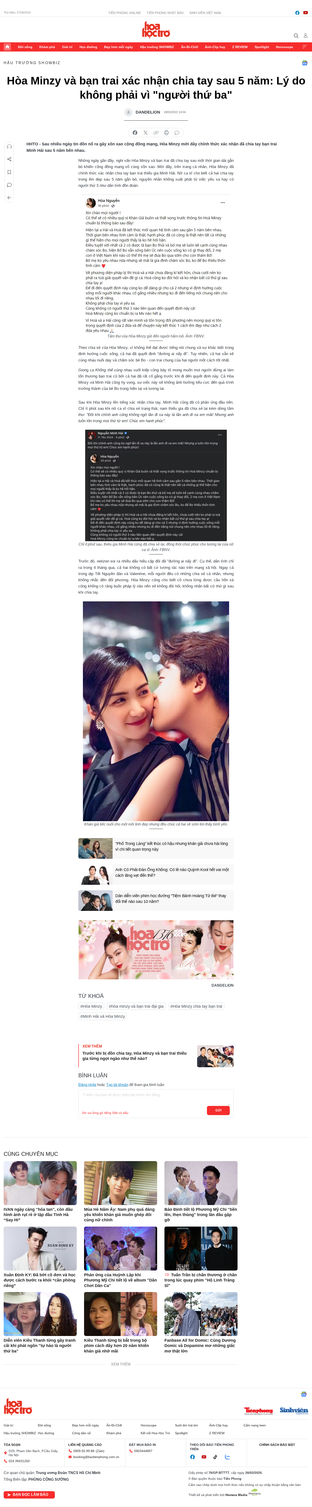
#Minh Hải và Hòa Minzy (102, 1016)
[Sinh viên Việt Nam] (294, 1411)
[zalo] (230, 1457)
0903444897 (143, 1451)
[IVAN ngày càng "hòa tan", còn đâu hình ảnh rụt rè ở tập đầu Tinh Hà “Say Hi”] (40, 1183)
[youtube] (305, 12)
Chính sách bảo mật (277, 1445)
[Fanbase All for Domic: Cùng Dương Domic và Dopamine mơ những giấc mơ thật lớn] (201, 1314)
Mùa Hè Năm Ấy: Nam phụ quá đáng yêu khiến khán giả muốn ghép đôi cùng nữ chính (119, 1214)
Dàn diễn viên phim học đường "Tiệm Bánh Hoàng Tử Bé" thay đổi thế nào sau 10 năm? (170, 898)
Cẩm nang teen (254, 1425)
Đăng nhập (87, 1085)
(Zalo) (100, 1451)
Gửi (218, 1110)
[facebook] (297, 12)
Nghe (9, 146)
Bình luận (9, 185)
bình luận (177, 132)
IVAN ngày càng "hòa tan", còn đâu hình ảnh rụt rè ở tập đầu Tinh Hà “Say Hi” (38, 1214)
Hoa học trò (18, 1406)
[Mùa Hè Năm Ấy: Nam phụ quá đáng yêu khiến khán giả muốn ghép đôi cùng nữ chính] (120, 1183)
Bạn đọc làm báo (30, 1494)
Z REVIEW (240, 47)
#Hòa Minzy (91, 1006)
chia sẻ (135, 132)
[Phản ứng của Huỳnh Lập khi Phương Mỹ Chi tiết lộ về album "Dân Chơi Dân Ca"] (120, 1249)
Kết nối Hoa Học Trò (155, 1433)
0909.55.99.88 (83, 1451)
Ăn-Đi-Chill (189, 47)
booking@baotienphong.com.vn (96, 1457)
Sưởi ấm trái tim (186, 1425)
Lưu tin (9, 172)
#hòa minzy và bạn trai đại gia (136, 1006)
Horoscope (284, 47)
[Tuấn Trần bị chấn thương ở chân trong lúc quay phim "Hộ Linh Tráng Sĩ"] (201, 1249)
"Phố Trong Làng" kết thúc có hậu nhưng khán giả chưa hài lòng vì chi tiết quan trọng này (171, 846)
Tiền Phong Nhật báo (165, 13)
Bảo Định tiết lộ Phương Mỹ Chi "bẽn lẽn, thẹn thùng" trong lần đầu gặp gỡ (200, 1214)
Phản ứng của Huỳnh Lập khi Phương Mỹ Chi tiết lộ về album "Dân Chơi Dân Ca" (120, 1280)
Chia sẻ (9, 159)
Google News (304, 63)
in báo (166, 132)
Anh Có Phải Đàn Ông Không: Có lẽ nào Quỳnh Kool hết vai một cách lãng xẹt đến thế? (172, 872)
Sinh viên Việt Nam (205, 13)
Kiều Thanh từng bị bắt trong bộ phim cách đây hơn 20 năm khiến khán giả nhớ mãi (116, 1345)
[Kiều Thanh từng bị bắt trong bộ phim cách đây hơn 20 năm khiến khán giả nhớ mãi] (120, 1314)
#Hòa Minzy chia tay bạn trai (196, 1006)
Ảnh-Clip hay (215, 47)
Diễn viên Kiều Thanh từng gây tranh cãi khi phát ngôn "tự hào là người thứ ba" (40, 1345)
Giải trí (67, 47)
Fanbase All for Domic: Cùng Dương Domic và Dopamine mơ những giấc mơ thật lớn (200, 1345)
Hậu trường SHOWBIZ (157, 47)
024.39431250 (19, 1461)
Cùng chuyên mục (31, 1154)
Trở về (9, 197)
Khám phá (47, 47)
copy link (156, 132)
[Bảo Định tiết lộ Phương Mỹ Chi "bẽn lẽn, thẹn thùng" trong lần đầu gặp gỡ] (201, 1183)
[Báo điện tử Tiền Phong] (258, 1411)
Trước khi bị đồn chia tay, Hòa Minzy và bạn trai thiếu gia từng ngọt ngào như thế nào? (134, 1056)
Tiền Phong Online (124, 13)
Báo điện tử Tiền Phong (156, 29)
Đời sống (25, 47)
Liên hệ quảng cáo (85, 1445)
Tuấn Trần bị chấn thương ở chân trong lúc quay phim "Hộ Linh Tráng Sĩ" (200, 1280)
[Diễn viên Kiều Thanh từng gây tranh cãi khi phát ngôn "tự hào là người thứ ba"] (40, 1314)
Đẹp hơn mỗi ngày (118, 47)
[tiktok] (218, 1457)
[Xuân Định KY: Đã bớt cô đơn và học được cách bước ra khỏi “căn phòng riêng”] (40, 1249)
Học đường (88, 47)
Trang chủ (7, 47)
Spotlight (262, 47)
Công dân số (81, 1433)
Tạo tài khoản (117, 1085)
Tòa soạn (12, 1445)
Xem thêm (304, 47)
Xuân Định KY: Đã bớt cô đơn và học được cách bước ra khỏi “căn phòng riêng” (40, 1280)
